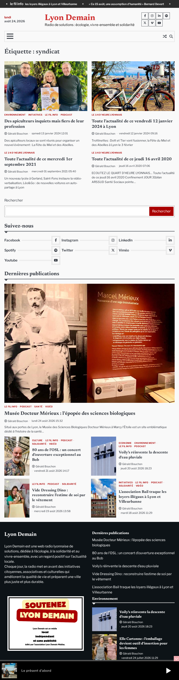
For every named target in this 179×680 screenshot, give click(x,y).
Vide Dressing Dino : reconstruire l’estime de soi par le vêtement (58, 495)
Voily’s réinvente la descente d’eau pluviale (125, 566)
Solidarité (39, 444)
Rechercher (13, 200)
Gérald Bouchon (18, 133)
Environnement (15, 115)
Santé (38, 406)
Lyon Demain (70, 18)
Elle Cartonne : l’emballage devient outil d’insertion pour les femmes (143, 643)
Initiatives (35, 115)
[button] (168, 670)
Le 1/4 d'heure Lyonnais (107, 115)
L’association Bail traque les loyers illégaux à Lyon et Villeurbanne (142, 497)
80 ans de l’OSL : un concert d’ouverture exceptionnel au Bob (56, 455)
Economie (125, 443)
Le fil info (51, 115)
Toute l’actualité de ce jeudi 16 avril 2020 (132, 159)
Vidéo (49, 406)
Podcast (66, 115)
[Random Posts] (164, 36)
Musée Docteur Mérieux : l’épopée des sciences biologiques (69, 413)
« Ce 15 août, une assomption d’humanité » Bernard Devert (79, 4)
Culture (37, 440)
